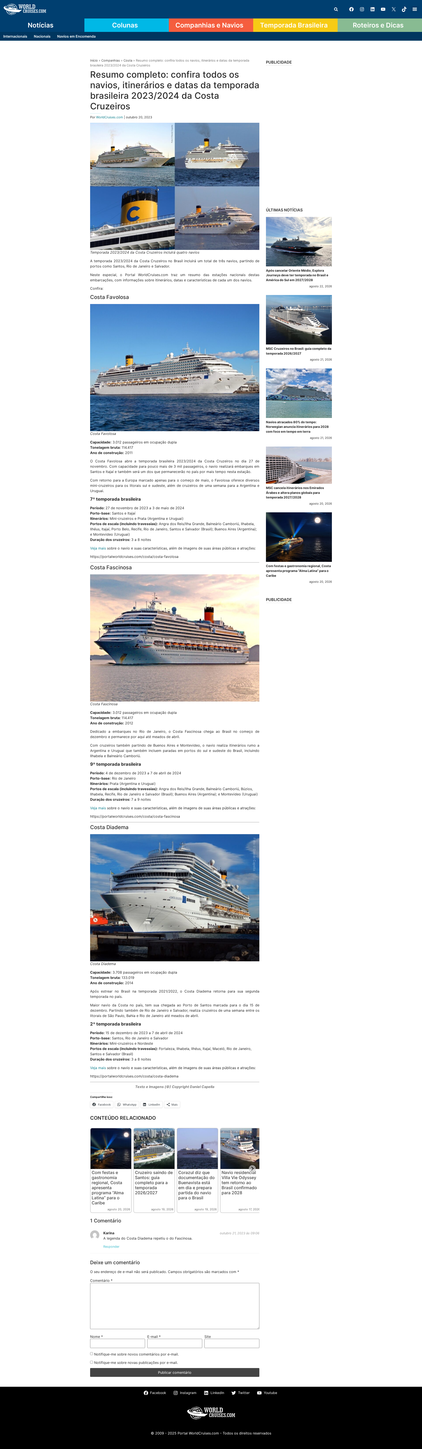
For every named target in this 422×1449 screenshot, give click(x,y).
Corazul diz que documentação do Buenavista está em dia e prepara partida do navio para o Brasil (196, 1185)
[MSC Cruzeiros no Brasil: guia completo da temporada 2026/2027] (299, 319)
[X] (393, 9)
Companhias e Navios (209, 25)
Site (207, 1336)
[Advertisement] (299, 135)
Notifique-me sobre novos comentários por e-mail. (136, 1354)
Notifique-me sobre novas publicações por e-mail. (136, 1362)
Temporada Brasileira (294, 25)
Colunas (125, 25)
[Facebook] (351, 9)
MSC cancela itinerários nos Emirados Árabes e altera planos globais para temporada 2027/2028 (295, 492)
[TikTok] (404, 9)
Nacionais (42, 36)
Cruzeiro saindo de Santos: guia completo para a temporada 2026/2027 (154, 1182)
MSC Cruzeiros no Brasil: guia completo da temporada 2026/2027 (298, 351)
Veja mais (98, 548)
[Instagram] (362, 9)
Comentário (101, 1280)
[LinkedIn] (372, 9)
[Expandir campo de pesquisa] (335, 9)
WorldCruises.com (110, 117)
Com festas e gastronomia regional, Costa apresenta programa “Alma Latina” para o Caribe (108, 1187)
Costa (128, 60)
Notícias (40, 25)
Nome (96, 1336)
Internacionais (15, 36)
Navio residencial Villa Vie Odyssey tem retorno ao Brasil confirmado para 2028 (239, 1182)
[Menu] (415, 9)
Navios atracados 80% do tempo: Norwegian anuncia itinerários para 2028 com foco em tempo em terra (297, 426)
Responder (111, 1246)
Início (94, 60)
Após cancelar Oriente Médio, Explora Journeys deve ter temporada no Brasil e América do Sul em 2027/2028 (297, 275)
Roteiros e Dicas (378, 25)
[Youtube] (383, 9)
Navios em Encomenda (76, 36)
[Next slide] (252, 1168)
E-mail (154, 1336)
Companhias (110, 60)
